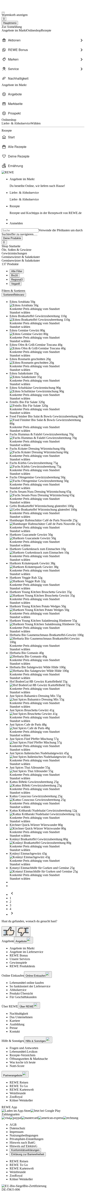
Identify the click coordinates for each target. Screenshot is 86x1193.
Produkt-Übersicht (21, 993)
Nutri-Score (17, 1066)
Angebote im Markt (22, 948)
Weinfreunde (18, 1093)
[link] (47, 182)
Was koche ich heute (23, 1062)
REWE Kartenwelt (22, 1089)
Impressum (16, 1131)
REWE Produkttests (22, 966)
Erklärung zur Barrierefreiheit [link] (27, 1154)
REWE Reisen (19, 1082)
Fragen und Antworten (24, 1048)
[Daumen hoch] (9, 931)
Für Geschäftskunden (23, 997)
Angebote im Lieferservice (26, 952)
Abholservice (18, 990)
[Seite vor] (12, 914)
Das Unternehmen (21, 1017)
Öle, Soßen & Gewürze (16, 249)
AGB (13, 1124)
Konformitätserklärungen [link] (25, 1150)
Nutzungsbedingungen (24, 1135)
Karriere (15, 1020)
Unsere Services (20, 959)
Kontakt (15, 1031)
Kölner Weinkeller (21, 1100)
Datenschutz (17, 1128)
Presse (14, 1028)
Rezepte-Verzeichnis (22, 1055)
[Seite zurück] (12, 894)
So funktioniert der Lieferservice (30, 986)
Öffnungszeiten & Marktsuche (29, 1058)
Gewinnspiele (18, 962)
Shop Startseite (11, 246)
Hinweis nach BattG (22, 1142)
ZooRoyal (16, 1096)
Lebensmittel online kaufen (27, 982)
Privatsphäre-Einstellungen (26, 1139)
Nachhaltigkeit (19, 1013)
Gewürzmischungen (14, 253)
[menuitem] (43, 40)
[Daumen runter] (23, 931)
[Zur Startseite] (15, 7)
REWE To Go (19, 1086)
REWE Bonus (19, 955)
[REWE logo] (8, 172)
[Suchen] (35, 235)
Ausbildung (17, 1024)
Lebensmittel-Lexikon (23, 1051)
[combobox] (20, 230)
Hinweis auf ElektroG (23, 1146)
